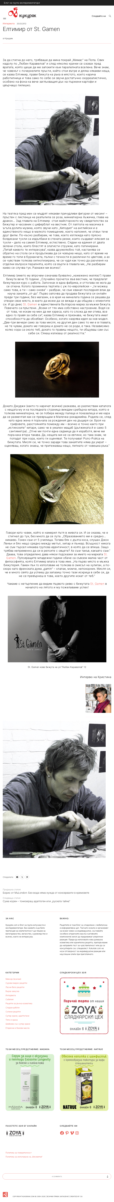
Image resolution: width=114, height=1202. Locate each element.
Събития (9, 999)
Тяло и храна (12, 1020)
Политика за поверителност (19, 1152)
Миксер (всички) (13, 979)
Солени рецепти (13, 1011)
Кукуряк (9, 38)
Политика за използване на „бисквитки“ (24, 1156)
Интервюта (9, 23)
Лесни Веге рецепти (15, 987)
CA (81, 1196)
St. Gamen (30, 304)
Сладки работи (12, 1007)
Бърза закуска (12, 991)
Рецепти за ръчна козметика (19, 1003)
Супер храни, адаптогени (17, 1016)
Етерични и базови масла (17, 1028)
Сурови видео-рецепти (16, 983)
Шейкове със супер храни (18, 1024)
